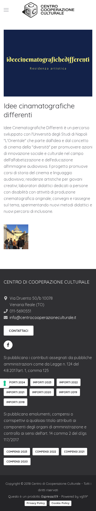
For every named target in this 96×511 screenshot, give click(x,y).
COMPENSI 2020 (17, 461)
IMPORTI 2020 (41, 392)
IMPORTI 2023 (42, 382)
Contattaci (18, 331)
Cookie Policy (60, 503)
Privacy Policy (36, 503)
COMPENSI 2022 (45, 451)
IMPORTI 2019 (68, 392)
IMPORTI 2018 (15, 402)
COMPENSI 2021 (74, 451)
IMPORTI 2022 (68, 382)
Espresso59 (49, 496)
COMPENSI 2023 (16, 451)
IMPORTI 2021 (15, 392)
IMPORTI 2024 (15, 382)
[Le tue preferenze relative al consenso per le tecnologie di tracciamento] (4, 383)
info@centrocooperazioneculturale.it (43, 317)
